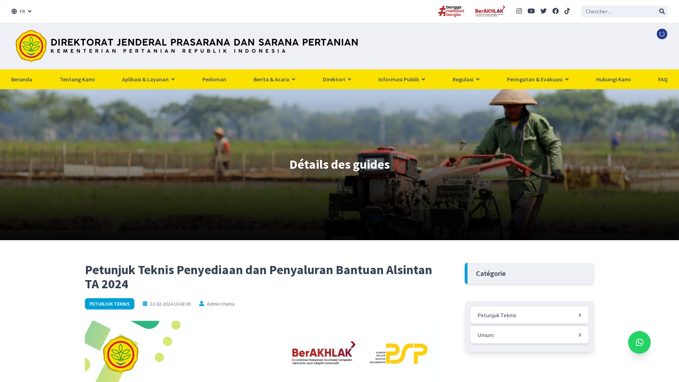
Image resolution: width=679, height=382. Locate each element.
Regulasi (464, 79)
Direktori (334, 79)
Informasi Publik (399, 79)
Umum (485, 334)
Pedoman (214, 79)
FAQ (663, 79)
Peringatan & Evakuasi (535, 79)
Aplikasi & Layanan (146, 79)
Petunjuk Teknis (109, 304)
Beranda (21, 79)
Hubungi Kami (613, 79)
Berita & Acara (272, 79)
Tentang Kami (77, 79)
